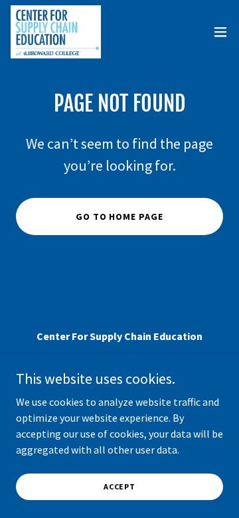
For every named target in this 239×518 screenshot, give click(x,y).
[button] (220, 32)
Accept (119, 486)
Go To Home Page (120, 216)
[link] (56, 31)
